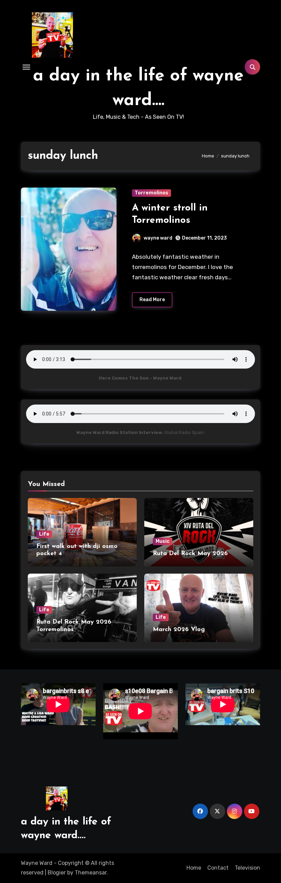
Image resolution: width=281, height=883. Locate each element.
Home (193, 868)
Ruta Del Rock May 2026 (190, 554)
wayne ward (158, 238)
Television (247, 868)
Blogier (57, 872)
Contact (218, 868)
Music (163, 541)
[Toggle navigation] (26, 67)
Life (44, 534)
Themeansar (91, 872)
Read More (152, 300)
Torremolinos (151, 193)
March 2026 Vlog (179, 630)
